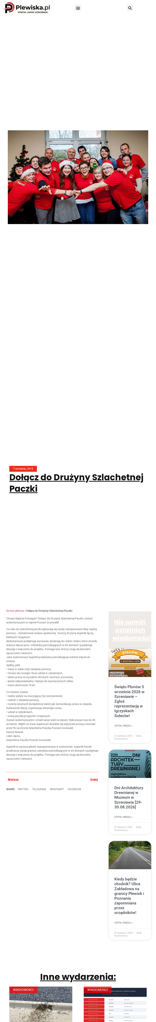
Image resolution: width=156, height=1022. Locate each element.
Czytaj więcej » (123, 725)
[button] (78, 8)
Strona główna (15, 610)
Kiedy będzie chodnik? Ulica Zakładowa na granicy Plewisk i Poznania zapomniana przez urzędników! (129, 896)
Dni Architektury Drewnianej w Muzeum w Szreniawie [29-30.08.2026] (128, 797)
